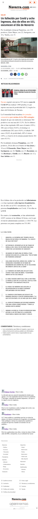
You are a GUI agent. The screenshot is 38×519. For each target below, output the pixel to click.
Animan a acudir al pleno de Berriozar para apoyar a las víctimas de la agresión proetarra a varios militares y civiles (21, 312)
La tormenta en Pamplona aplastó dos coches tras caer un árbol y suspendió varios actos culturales (19, 272)
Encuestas (6, 469)
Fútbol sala (24, 456)
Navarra (3, 102)
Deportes (23, 445)
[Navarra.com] (19, 7)
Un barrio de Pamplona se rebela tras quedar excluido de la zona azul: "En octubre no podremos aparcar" (21, 255)
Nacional (22, 461)
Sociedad (5, 454)
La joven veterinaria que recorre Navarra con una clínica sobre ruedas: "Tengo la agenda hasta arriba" (20, 304)
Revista (22, 464)
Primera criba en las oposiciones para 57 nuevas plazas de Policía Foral (25, 92)
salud (5, 78)
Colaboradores (7, 464)
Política (5, 447)
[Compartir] (11, 74)
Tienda (23, 489)
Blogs (4, 466)
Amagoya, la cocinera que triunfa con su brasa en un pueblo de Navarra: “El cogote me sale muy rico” (20, 239)
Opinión (4, 460)
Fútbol (23, 447)
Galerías (23, 469)
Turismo (23, 486)
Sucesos (5, 449)
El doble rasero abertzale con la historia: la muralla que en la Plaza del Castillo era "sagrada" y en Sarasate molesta (21, 280)
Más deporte (24, 459)
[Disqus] (18, 362)
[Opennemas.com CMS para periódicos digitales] (19, 506)
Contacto (6, 483)
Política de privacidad (9, 492)
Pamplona (5, 457)
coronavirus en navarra (16, 78)
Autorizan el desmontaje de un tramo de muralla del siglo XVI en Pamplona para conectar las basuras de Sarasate (20, 247)
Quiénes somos (7, 480)
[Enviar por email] (26, 74)
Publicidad (6, 486)
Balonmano (24, 454)
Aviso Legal (24, 480)
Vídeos (23, 471)
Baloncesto (24, 449)
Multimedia (23, 467)
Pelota (23, 452)
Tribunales (6, 452)
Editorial (5, 462)
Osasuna (4, 472)
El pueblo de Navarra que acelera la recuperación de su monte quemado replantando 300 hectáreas (18, 288)
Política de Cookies (8, 489)
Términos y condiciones (21, 326)
